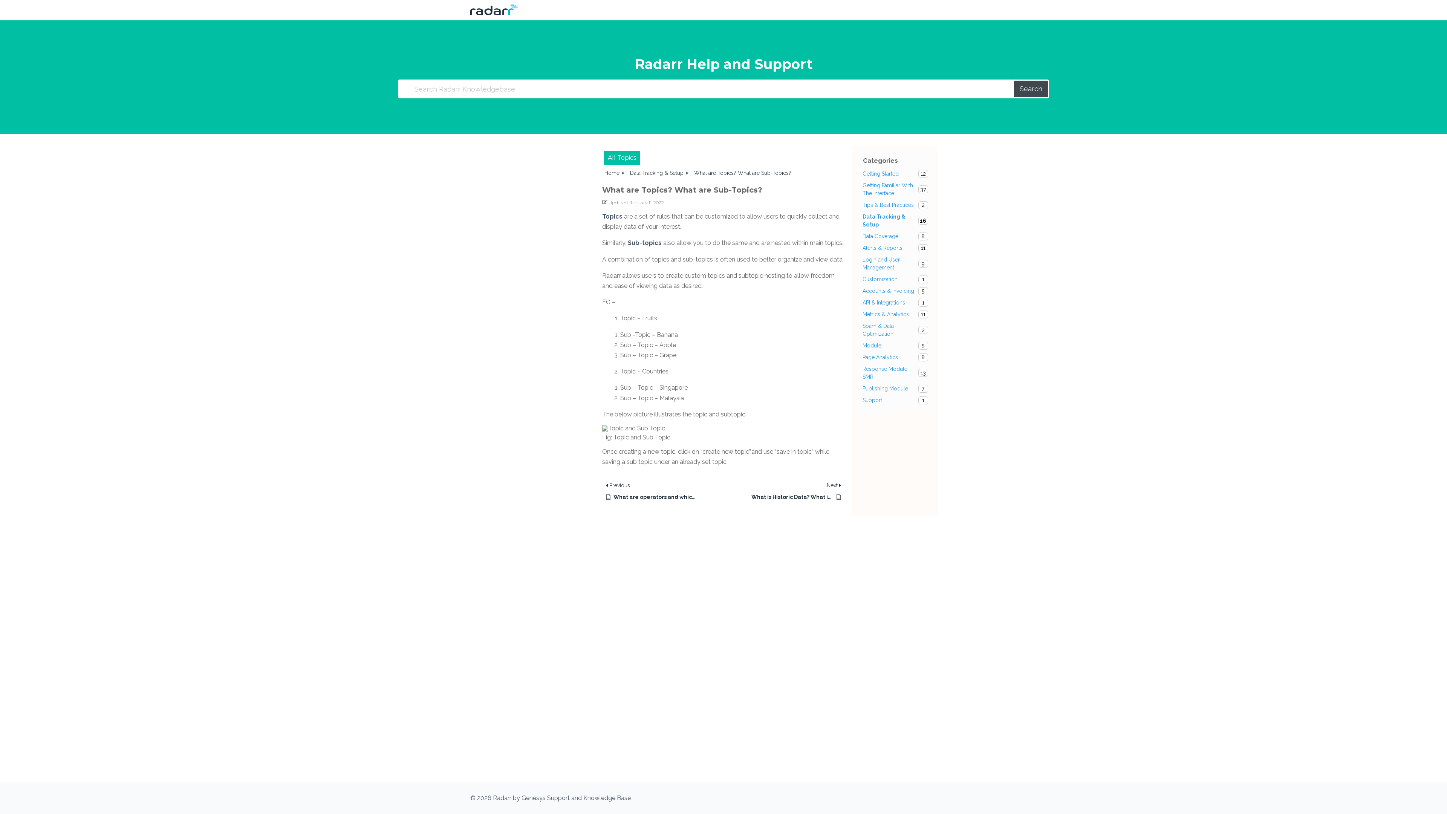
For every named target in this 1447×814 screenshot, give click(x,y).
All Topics (622, 157)
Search (1031, 89)
